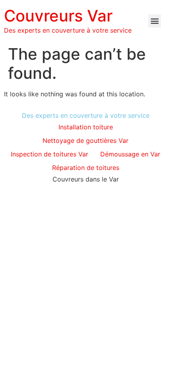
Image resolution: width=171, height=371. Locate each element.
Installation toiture (85, 127)
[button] (154, 20)
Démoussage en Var (130, 154)
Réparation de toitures (85, 168)
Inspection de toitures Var (49, 154)
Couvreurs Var (58, 15)
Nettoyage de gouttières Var (85, 140)
